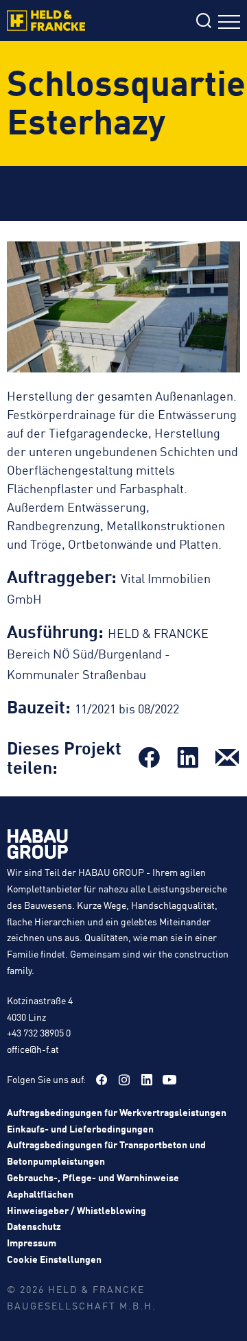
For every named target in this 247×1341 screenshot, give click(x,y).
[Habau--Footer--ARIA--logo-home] (38, 846)
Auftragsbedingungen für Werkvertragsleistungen (116, 1112)
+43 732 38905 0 (39, 1032)
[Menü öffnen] (229, 23)
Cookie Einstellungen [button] (54, 1259)
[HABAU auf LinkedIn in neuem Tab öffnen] (147, 1079)
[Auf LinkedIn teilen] (188, 757)
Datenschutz (34, 1226)
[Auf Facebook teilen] (149, 757)
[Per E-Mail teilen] (227, 757)
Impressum (31, 1242)
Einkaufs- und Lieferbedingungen (80, 1128)
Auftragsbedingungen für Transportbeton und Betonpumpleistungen (106, 1152)
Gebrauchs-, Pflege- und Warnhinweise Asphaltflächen (93, 1185)
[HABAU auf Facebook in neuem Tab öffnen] (101, 1079)
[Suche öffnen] (203, 22)
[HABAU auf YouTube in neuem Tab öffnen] (169, 1079)
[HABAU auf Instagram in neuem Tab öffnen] (124, 1079)
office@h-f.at (33, 1049)
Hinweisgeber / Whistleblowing (76, 1210)
